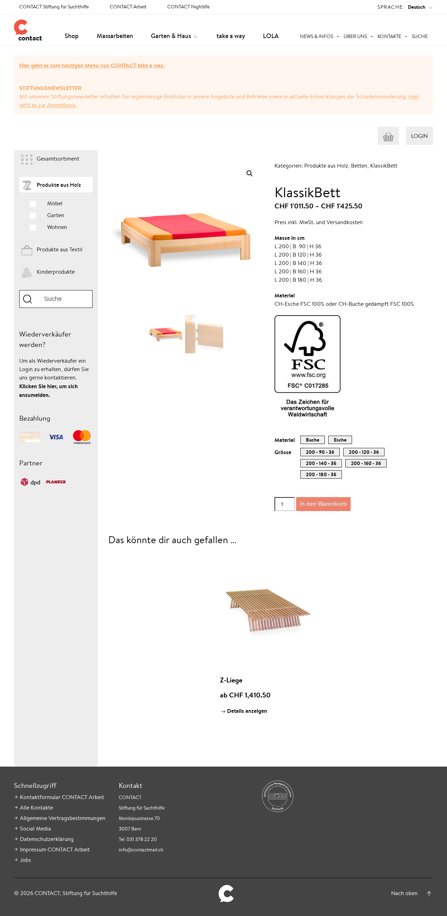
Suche (420, 36)
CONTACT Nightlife (188, 6)
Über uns (355, 36)
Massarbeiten (115, 35)
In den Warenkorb (323, 504)
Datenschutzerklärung (47, 839)
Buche (312, 439)
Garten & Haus (171, 35)
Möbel (55, 203)
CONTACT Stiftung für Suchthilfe (54, 6)
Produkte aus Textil (59, 249)
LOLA (271, 35)
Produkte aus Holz (59, 185)
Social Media (35, 828)
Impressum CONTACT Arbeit (55, 849)
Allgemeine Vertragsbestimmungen (62, 818)
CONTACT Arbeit (128, 6)
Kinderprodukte (56, 271)
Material (284, 440)
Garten (55, 215)
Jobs (25, 860)
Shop (72, 35)
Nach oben (404, 893)
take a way (231, 35)
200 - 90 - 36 (320, 452)
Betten (359, 165)
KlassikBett (383, 165)
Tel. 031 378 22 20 (138, 839)
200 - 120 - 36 (364, 452)
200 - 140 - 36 (321, 463)
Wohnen (57, 227)
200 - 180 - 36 (321, 474)
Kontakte (389, 36)
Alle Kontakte (36, 807)
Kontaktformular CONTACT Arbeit (62, 797)
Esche (340, 439)
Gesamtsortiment (58, 158)
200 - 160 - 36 (366, 463)
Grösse (282, 452)
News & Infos (316, 36)
